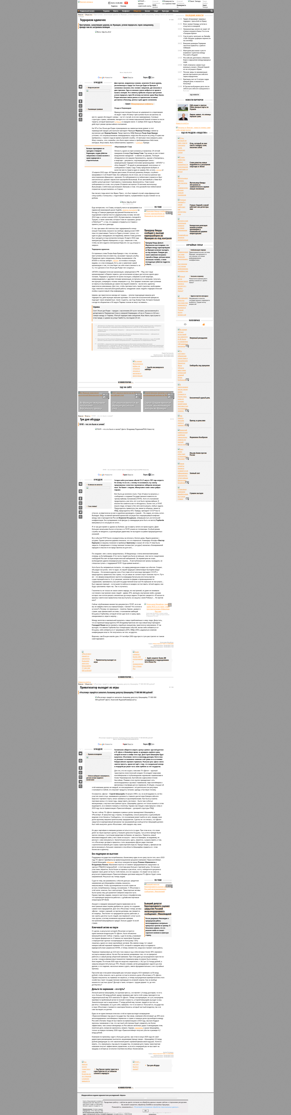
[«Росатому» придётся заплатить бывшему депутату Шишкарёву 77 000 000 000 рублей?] (87, 661)
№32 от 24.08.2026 (116, 3)
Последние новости (194, 15)
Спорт (156, 11)
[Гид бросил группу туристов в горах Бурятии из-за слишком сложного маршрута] (87, 1071)
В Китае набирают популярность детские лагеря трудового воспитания (97, 778)
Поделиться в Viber (80, 110)
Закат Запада (205, 6)
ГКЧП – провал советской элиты (156, 8)
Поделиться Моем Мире (80, 94)
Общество (137, 11)
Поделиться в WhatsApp (80, 106)
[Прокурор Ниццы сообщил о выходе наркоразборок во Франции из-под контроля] (158, 219)
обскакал (110, 862)
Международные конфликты (142, 104)
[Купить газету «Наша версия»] (109, 3)
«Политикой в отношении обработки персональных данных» (156, 1107)
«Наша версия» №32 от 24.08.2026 (163, 643)
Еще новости (194, 95)
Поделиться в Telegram (80, 115)
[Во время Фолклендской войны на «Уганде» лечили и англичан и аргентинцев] (138, 368)
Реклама (123, 6)
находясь (139, 1028)
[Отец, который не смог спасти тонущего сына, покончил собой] (183, 145)
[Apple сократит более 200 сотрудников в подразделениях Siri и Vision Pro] (138, 660)
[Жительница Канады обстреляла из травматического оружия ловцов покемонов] (183, 185)
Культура (165, 11)
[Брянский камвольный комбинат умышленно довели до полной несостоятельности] (183, 437)
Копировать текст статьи (80, 119)
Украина (106, 11)
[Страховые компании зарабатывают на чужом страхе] (183, 493)
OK (145, 1111)
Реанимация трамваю (95, 109)
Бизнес (147, 11)
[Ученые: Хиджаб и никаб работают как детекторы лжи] (183, 207)
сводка (158, 170)
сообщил (139, 143)
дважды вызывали (129, 210)
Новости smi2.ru (84, 682)
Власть (115, 11)
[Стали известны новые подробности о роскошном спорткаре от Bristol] (183, 164)
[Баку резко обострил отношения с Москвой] (183, 454)
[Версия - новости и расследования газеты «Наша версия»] (93, 5)
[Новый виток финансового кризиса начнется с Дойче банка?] (183, 283)
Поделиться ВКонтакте (80, 87)
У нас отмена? (92, 506)
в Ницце (118, 122)
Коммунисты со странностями (182, 7)
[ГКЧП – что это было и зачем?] (138, 1065)
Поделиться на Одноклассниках (80, 101)
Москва (175, 11)
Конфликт (126, 11)
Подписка (114, 6)
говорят (116, 261)
